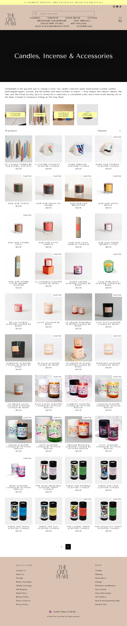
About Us (20, 574)
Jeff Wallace (78, 23)
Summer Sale (84, 26)
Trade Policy (21, 593)
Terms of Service (23, 601)
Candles (35, 18)
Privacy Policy (22, 604)
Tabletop (52, 18)
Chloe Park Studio (52, 23)
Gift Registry (21, 589)
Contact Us (21, 571)
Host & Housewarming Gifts (52, 26)
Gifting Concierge (24, 586)
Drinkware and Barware (51, 21)
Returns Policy (22, 597)
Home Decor (72, 18)
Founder (19, 578)
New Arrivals (82, 21)
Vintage (92, 18)
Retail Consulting (23, 582)
